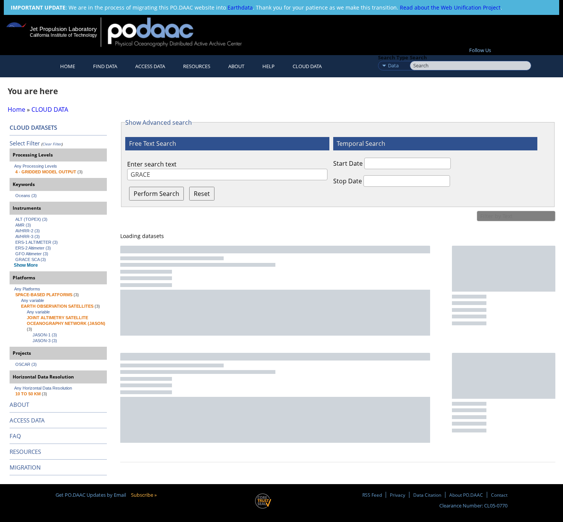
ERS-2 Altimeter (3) (33, 248)
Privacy (397, 495)
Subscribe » (144, 494)
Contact (499, 495)
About (236, 66)
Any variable (32, 300)
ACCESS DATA (27, 420)
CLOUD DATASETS (33, 127)
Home (67, 66)
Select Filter (25, 143)
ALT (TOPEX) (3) (31, 219)
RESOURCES (196, 66)
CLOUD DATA (307, 66)
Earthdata (240, 7)
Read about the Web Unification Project (450, 7)
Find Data (105, 66)
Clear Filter (52, 144)
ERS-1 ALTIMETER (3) (36, 242)
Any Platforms (27, 289)
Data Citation (427, 495)
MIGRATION (25, 467)
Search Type (393, 57)
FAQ (15, 436)
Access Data (150, 66)
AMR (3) (23, 225)
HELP (268, 66)
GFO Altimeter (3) (31, 253)
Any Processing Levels (35, 166)
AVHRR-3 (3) (27, 236)
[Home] (181, 32)
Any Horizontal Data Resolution (43, 388)
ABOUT (19, 404)
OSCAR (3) (26, 364)
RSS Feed (372, 495)
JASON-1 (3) (45, 335)
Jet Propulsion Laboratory (63, 29)
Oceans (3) (26, 195)
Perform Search (156, 193)
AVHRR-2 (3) (27, 230)
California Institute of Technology (63, 35)
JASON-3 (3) (45, 340)
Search (418, 57)
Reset (202, 193)
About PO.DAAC (466, 495)
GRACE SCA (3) (30, 259)
